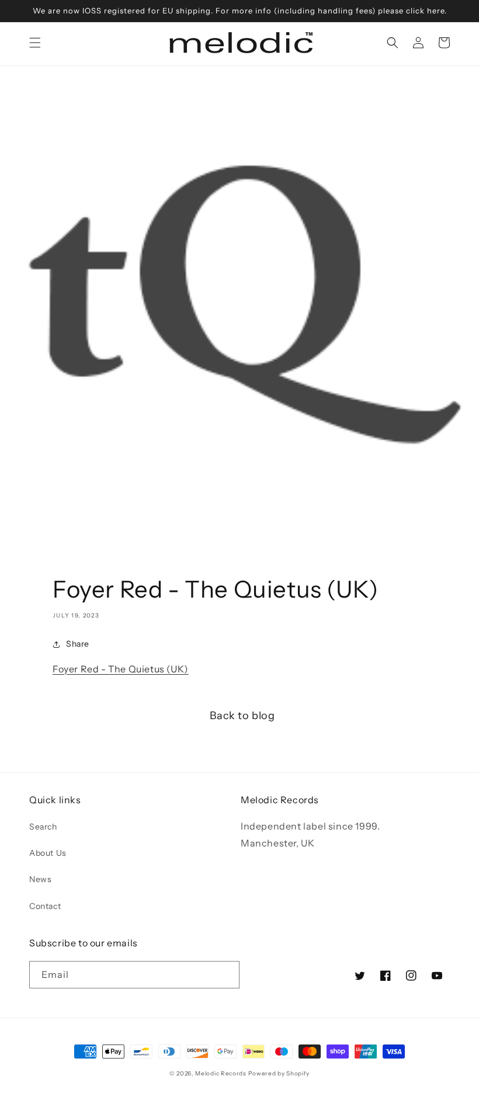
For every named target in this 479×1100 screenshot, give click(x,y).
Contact (45, 906)
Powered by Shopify (279, 1073)
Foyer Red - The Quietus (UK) (121, 669)
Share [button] (77, 644)
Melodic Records (221, 1073)
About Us (48, 853)
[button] (35, 42)
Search (43, 826)
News (40, 879)
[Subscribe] (226, 974)
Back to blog (242, 715)
